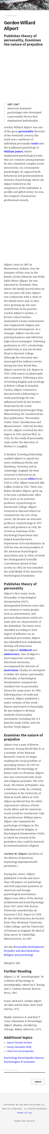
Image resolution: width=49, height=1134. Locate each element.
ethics (32, 478)
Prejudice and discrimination (21, 950)
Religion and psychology (18, 954)
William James (13, 151)
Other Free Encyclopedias (20, 1051)
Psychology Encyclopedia (19, 1057)
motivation (11, 670)
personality (26, 131)
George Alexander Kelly (19, 1047)
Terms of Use (24, 1113)
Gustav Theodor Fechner (19, 1042)
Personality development (29, 946)
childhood (25, 650)
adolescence (12, 654)
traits (35, 143)
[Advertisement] (24, 74)
